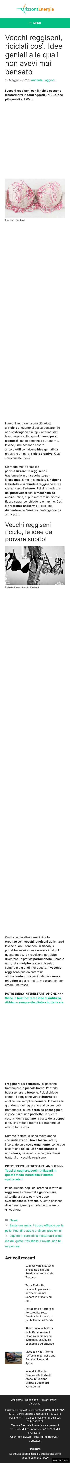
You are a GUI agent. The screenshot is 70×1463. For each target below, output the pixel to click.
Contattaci (35, 1440)
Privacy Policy (49, 1399)
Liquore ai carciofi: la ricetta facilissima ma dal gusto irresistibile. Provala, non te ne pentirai (34, 1241)
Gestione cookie (60, 1460)
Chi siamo (17, 1399)
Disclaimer (35, 1403)
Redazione (31, 1399)
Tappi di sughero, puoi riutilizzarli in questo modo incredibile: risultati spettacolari (30, 1175)
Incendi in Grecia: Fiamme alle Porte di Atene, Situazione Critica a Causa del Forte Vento (38, 1379)
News (14, 1220)
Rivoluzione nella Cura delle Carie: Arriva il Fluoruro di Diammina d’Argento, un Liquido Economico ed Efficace (39, 1336)
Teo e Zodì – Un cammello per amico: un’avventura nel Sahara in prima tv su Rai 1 (38, 1293)
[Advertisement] (35, 141)
